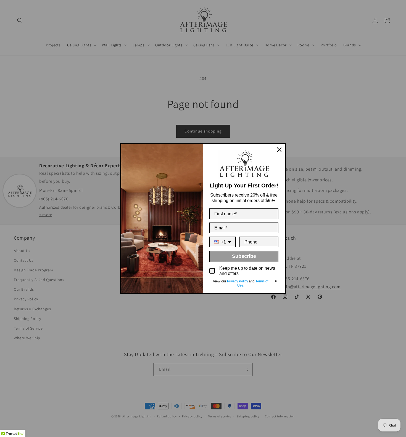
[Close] (279, 149)
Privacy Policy (237, 281)
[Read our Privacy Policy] (275, 282)
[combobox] (222, 242)
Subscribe (244, 256)
